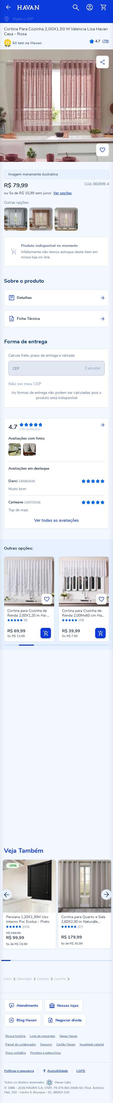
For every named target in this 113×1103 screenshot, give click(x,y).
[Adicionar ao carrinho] (45, 633)
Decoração (25, 979)
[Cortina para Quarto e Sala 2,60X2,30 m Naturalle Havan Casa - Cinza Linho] (84, 886)
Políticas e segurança (19, 1071)
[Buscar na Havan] (76, 7)
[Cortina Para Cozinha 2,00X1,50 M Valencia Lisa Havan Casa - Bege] (66, 229)
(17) (80, 927)
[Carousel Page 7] (61, 960)
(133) (25, 927)
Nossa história (15, 1036)
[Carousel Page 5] (42, 960)
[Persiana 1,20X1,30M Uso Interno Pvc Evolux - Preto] (29, 886)
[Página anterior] (8, 7)
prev (6, 894)
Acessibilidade (57, 1071)
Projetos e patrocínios (45, 1053)
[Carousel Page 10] (88, 960)
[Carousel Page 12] (107, 960)
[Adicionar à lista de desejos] (102, 150)
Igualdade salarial (92, 1044)
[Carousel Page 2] (15, 960)
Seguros (46, 1044)
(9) (26, 620)
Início (8, 979)
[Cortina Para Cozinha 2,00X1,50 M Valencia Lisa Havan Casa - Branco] (16, 229)
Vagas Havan (68, 1036)
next (106, 894)
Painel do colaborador (20, 1044)
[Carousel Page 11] (97, 960)
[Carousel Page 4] (33, 960)
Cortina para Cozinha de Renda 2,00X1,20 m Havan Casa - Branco (27, 615)
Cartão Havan (65, 1044)
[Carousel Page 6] (51, 960)
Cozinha (60, 979)
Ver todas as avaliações (56, 520)
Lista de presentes (42, 1036)
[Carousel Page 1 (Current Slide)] (6, 960)
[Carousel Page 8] (70, 960)
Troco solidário (15, 1053)
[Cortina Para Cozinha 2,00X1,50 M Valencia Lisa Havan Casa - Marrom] (41, 229)
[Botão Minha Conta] (89, 7)
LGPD (80, 1071)
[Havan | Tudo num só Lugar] (28, 7)
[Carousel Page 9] (79, 960)
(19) (81, 620)
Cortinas (43, 979)
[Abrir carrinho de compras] (103, 7)
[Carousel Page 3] (24, 960)
